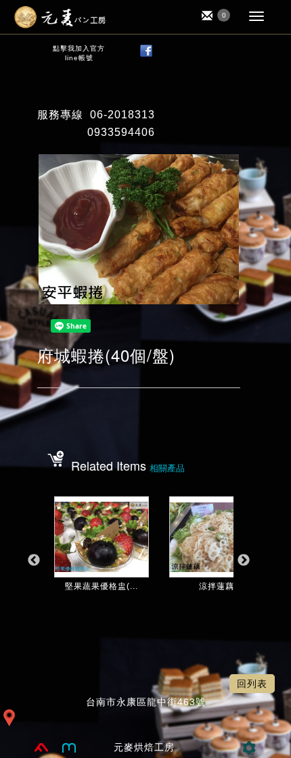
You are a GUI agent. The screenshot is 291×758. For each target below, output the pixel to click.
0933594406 (121, 132)
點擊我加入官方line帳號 (79, 53)
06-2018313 (122, 114)
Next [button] (243, 560)
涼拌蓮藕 (216, 586)
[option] (101, 567)
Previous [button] (34, 560)
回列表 (252, 683)
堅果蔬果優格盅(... (101, 586)
